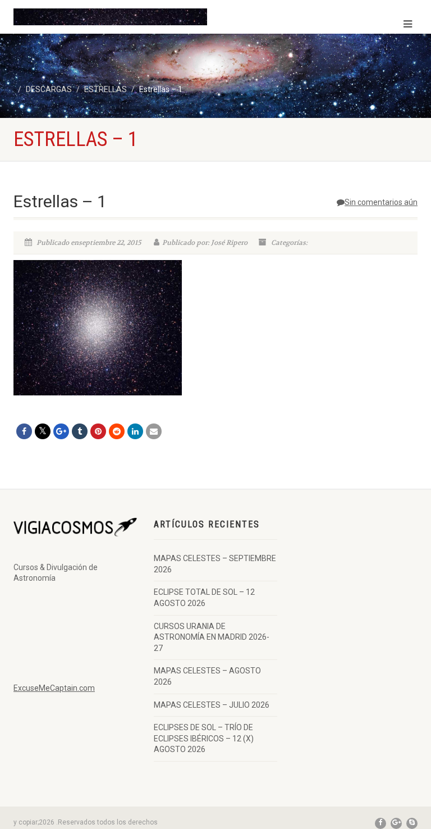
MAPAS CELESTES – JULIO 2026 (211, 704)
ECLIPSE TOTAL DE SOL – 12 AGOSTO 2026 (204, 597)
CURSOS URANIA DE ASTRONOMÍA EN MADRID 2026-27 (211, 637)
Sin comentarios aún (381, 202)
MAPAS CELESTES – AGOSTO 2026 (207, 676)
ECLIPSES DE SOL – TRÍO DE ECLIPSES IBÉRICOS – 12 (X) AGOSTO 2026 (204, 738)
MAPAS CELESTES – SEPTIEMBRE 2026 (215, 564)
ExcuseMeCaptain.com (54, 688)
